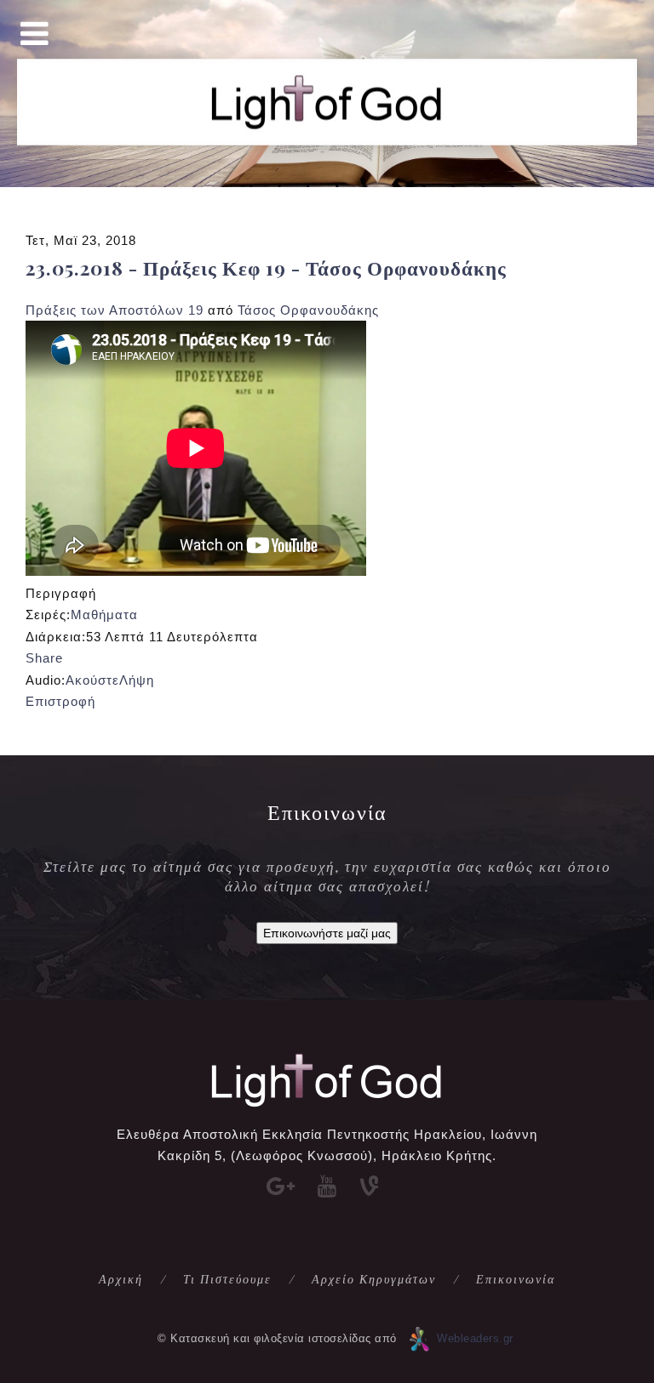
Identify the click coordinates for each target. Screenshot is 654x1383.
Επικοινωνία (515, 1279)
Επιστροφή (60, 701)
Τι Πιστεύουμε (227, 1279)
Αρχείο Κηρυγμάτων (374, 1279)
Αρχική (121, 1279)
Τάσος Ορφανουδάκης (308, 310)
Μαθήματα (104, 614)
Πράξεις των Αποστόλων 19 (115, 310)
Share (44, 658)
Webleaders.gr (475, 1339)
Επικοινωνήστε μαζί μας (327, 933)
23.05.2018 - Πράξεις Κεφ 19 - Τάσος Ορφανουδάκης (266, 268)
